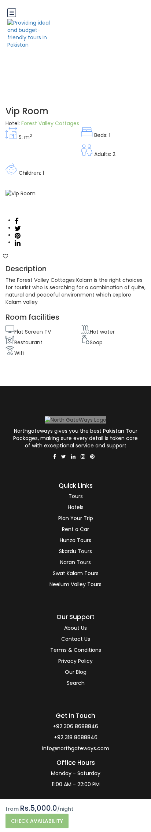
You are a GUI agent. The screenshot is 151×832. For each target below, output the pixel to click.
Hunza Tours (75, 540)
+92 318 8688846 (75, 737)
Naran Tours (75, 562)
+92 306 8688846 (75, 726)
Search (76, 683)
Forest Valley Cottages (50, 123)
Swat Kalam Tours (76, 573)
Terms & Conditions (75, 650)
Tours (76, 496)
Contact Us (75, 639)
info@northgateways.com (75, 748)
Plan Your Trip (75, 518)
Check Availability (37, 821)
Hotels (76, 507)
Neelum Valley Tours (75, 584)
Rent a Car (75, 529)
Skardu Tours (75, 551)
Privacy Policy (75, 661)
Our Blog (75, 672)
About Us (75, 628)
